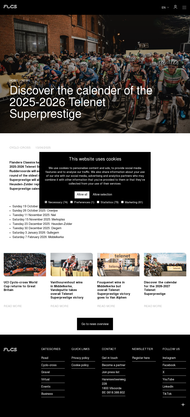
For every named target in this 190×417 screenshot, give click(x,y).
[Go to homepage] (10, 7)
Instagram (169, 358)
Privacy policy (80, 358)
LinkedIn (168, 386)
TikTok (167, 394)
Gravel (45, 372)
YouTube (168, 379)
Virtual (45, 379)
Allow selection (102, 194)
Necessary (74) (58, 202)
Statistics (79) (109, 202)
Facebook (169, 365)
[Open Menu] (184, 7)
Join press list (110, 372)
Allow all (82, 194)
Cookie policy (80, 365)
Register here (141, 358)
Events (45, 386)
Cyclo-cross (49, 365)
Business (47, 394)
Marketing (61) (133, 202)
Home (13, 80)
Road (44, 358)
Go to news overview (95, 324)
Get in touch (110, 358)
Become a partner (113, 365)
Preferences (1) (83, 202)
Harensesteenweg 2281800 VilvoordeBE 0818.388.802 (114, 386)
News (26, 80)
